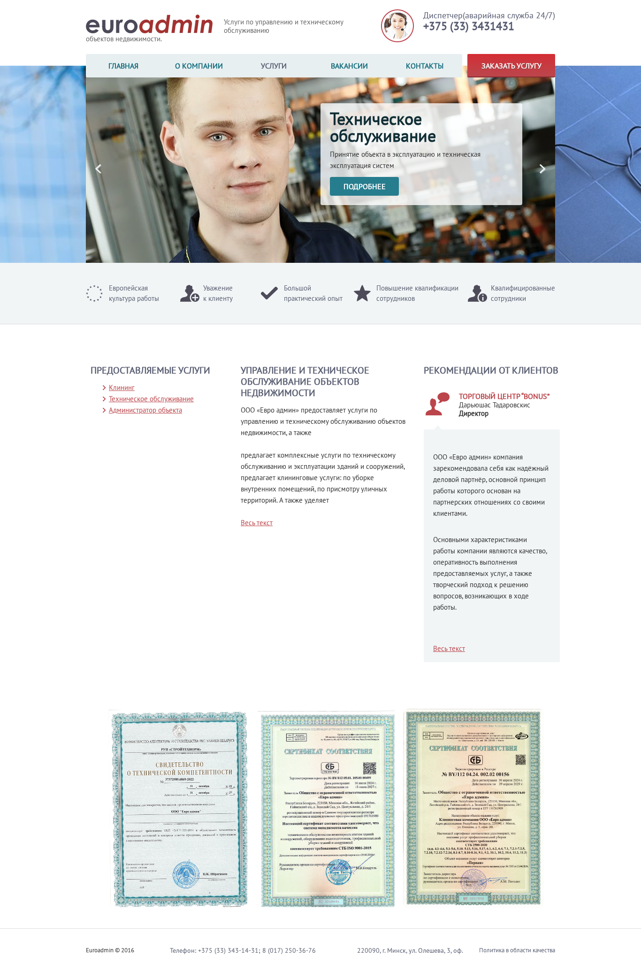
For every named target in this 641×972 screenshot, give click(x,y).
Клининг (122, 387)
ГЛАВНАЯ (123, 65)
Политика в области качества (517, 950)
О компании (199, 65)
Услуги (274, 65)
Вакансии (349, 65)
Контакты (424, 65)
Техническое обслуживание (151, 398)
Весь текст (449, 648)
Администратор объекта (145, 410)
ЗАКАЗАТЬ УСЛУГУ (511, 65)
